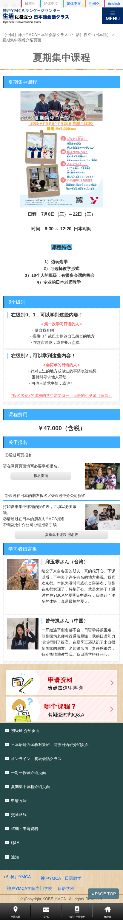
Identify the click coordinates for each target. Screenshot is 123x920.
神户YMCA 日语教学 (61, 878)
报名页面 (41, 476)
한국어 (94, 3)
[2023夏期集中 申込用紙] (102, 517)
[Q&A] (61, 709)
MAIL (46, 917)
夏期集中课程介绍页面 (30, 786)
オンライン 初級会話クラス (36, 758)
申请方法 (19, 800)
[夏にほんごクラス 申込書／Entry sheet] (102, 476)
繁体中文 (74, 3)
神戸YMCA (20, 876)
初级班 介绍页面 (25, 730)
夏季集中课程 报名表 (61, 535)
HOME (107, 917)
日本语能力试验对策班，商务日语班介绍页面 (50, 744)
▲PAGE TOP (103, 893)
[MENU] (112, 15)
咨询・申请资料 (24, 828)
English (114, 3)
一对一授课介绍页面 (28, 772)
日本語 (30, 3)
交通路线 (19, 814)
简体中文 (51, 3)
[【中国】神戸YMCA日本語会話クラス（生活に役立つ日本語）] (51, 15)
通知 (15, 857)
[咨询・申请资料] (61, 682)
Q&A (15, 842)
